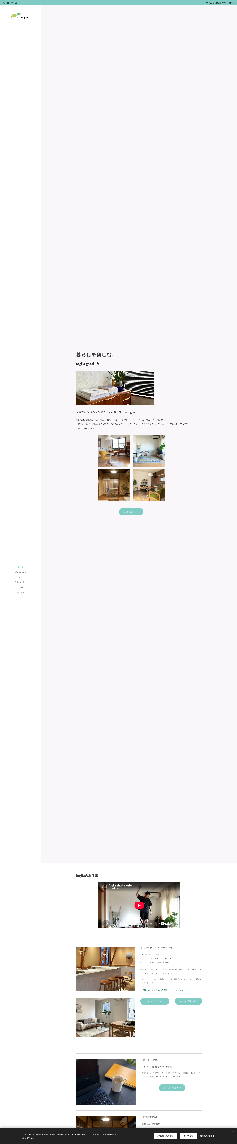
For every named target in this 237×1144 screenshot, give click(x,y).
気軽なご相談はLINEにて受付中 (221, 2)
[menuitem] (20, 566)
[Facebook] (8, 2)
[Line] (12, 2)
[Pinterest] (16, 2)
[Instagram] (3, 2)
